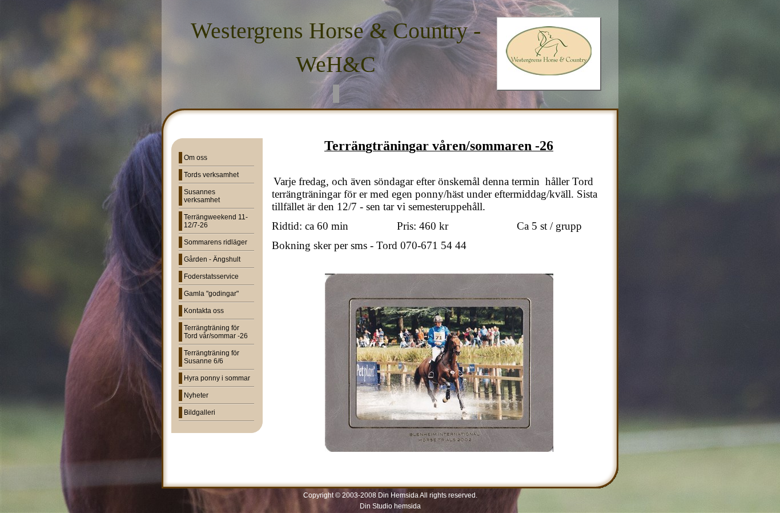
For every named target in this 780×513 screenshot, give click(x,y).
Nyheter (196, 395)
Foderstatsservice (211, 276)
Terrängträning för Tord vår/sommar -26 (216, 332)
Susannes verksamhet (202, 196)
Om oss (195, 158)
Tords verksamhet (211, 175)
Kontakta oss (204, 311)
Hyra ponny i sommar (217, 378)
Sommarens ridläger (215, 242)
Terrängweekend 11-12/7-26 (216, 221)
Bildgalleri (199, 412)
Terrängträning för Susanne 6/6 (211, 357)
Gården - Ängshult (212, 259)
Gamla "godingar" (211, 294)
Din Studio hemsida (390, 506)
